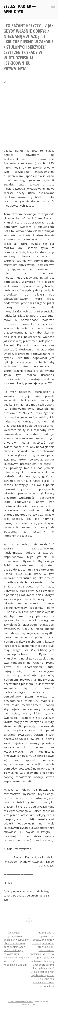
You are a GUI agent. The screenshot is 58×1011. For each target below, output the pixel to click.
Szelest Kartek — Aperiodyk (20, 9)
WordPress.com (28, 1004)
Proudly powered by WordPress (20, 1001)
